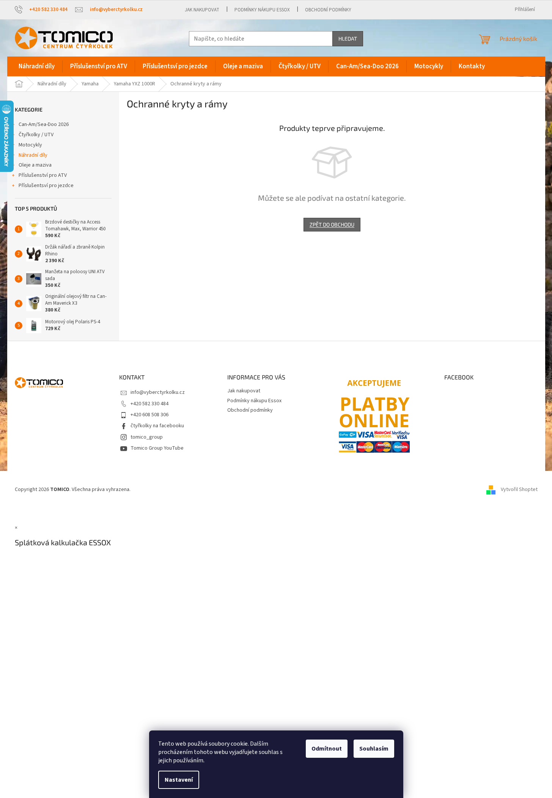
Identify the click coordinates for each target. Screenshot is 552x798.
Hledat (347, 38)
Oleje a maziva (35, 165)
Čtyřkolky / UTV (36, 135)
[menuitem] (36, 66)
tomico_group (147, 437)
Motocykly (30, 145)
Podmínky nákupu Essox (262, 9)
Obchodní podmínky (328, 9)
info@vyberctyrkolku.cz (158, 392)
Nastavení (179, 780)
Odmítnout (326, 748)
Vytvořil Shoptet (519, 490)
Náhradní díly (33, 155)
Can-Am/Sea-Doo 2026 (44, 124)
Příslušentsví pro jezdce (46, 185)
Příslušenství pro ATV (43, 175)
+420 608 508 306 (149, 415)
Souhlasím (373, 748)
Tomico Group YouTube (157, 448)
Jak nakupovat (202, 9)
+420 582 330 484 (149, 404)
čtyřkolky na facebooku (157, 426)
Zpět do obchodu (332, 224)
